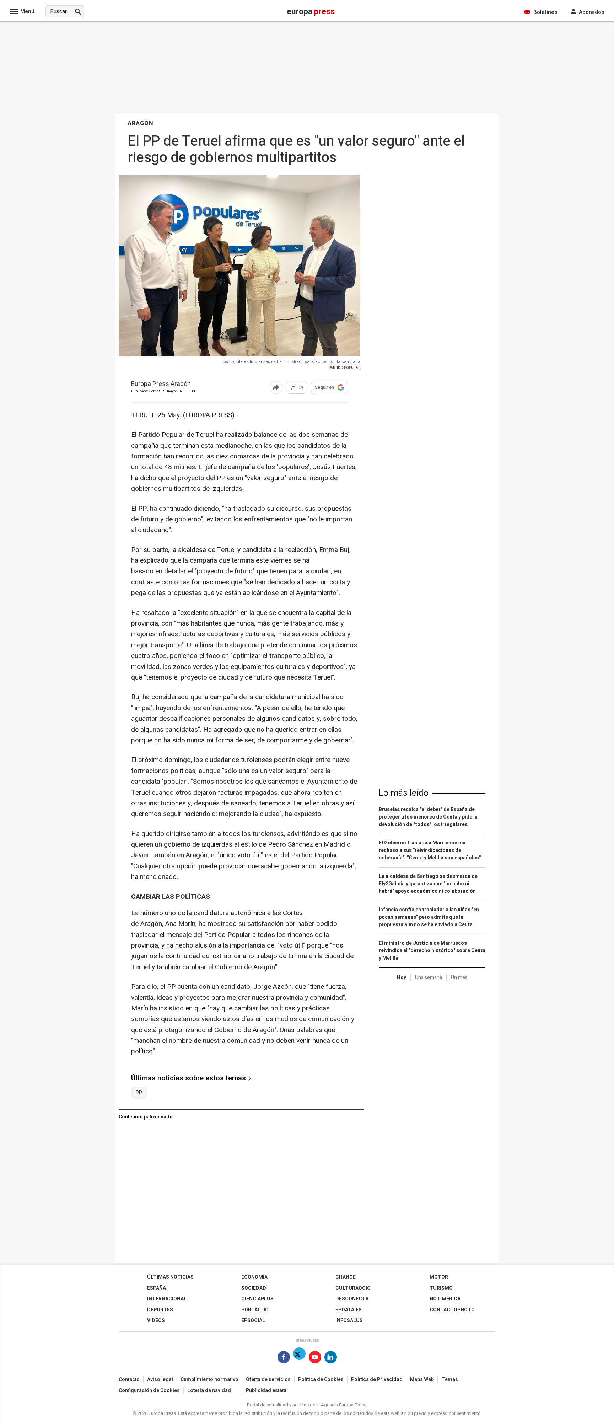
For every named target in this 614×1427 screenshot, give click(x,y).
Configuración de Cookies (149, 1390)
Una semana (428, 977)
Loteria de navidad (209, 1390)
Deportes (160, 1310)
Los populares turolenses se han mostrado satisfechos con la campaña (290, 362)
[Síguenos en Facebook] (283, 1359)
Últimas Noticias (170, 1277)
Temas (449, 1379)
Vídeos (156, 1320)
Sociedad (253, 1288)
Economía (254, 1277)
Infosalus (349, 1320)
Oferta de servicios (268, 1379)
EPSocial (253, 1320)
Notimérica (445, 1299)
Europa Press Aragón (161, 384)
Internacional (167, 1299)
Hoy (401, 977)
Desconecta (351, 1299)
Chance (345, 1277)
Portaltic (255, 1310)
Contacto (129, 1379)
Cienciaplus (257, 1299)
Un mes (459, 977)
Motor (439, 1277)
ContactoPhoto (452, 1310)
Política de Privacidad (377, 1379)
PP (139, 1092)
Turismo (441, 1288)
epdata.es (348, 1310)
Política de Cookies (321, 1379)
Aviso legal (160, 1379)
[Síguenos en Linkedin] (330, 1359)
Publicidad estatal (267, 1390)
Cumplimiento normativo (209, 1379)
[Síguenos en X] (299, 1359)
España (156, 1288)
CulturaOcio (353, 1288)
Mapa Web (422, 1379)
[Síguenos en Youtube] (315, 1359)
